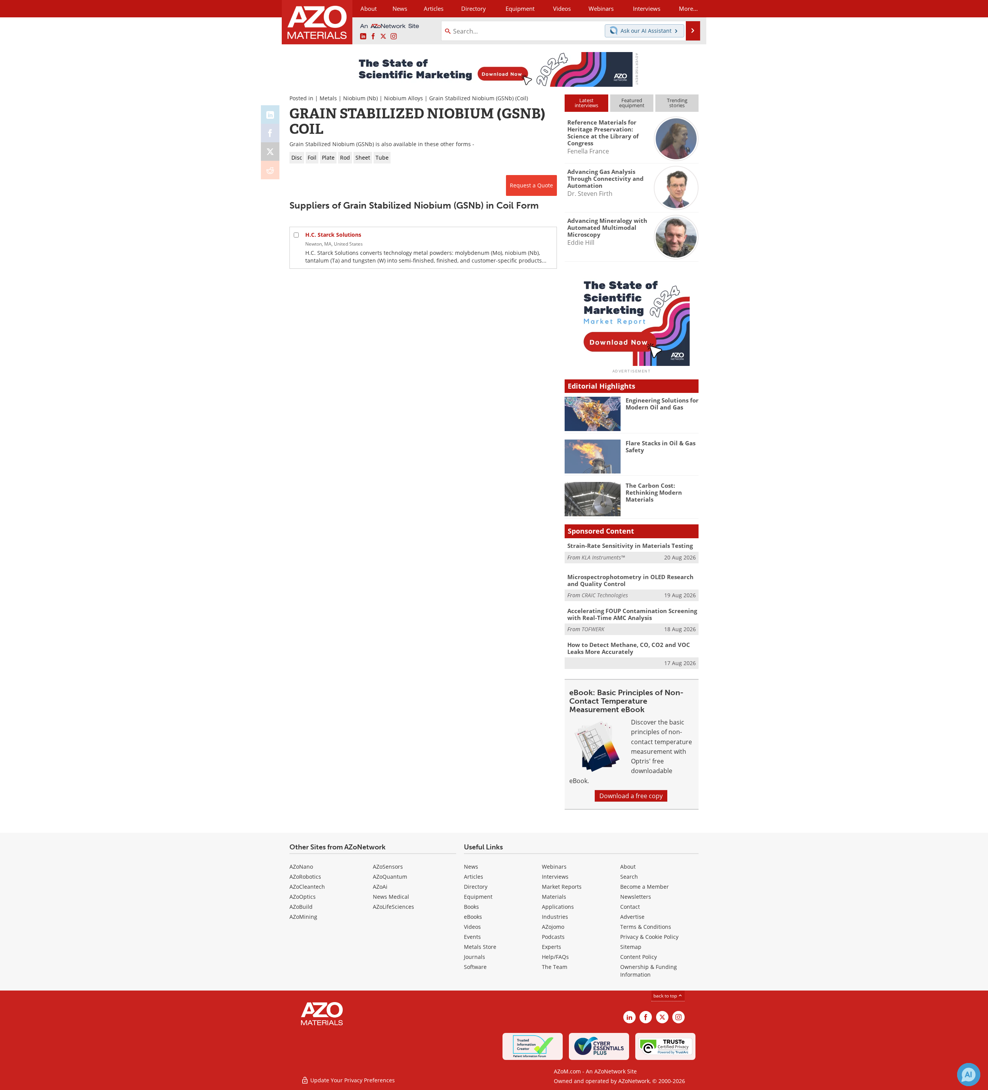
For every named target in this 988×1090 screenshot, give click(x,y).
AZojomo (553, 926)
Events (472, 936)
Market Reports (562, 886)
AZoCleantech (307, 886)
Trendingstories (677, 103)
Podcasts (553, 936)
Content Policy (638, 956)
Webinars (554, 866)
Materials (554, 896)
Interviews (555, 876)
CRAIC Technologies (605, 595)
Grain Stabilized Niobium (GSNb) (471, 98)
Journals (474, 956)
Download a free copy (631, 796)
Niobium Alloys (403, 98)
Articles (473, 876)
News (471, 866)
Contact (630, 906)
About (628, 866)
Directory (473, 8)
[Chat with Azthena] (968, 1074)
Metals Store (480, 946)
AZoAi (380, 886)
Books (471, 906)
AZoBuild (301, 906)
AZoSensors (388, 866)
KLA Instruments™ (603, 557)
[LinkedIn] (270, 114)
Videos (472, 926)
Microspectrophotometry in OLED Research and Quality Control (630, 580)
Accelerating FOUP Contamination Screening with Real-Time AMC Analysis (632, 614)
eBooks (473, 916)
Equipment (478, 896)
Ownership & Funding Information (648, 970)
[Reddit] (270, 170)
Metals (328, 98)
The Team (554, 966)
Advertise (632, 916)
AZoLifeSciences (393, 906)
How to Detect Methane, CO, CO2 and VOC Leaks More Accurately (628, 648)
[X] (270, 151)
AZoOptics (302, 896)
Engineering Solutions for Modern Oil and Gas (662, 403)
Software (475, 966)
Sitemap (630, 946)
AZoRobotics (305, 876)
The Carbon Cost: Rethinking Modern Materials (654, 492)
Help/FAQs (555, 956)
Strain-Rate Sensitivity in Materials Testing (630, 545)
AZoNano (301, 866)
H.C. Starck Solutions (333, 234)
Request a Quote (531, 185)
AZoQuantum (390, 876)
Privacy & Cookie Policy (649, 936)
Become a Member (644, 886)
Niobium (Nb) (360, 98)
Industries (555, 916)
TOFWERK (593, 629)
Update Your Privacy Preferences (352, 1080)
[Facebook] (270, 133)
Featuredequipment (632, 103)
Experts (551, 946)
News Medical (391, 896)
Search (629, 876)
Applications (558, 906)
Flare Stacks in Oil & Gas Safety (660, 446)
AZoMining (303, 916)
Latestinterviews (586, 103)
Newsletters (635, 896)
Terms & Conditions (645, 926)
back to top (665, 995)
